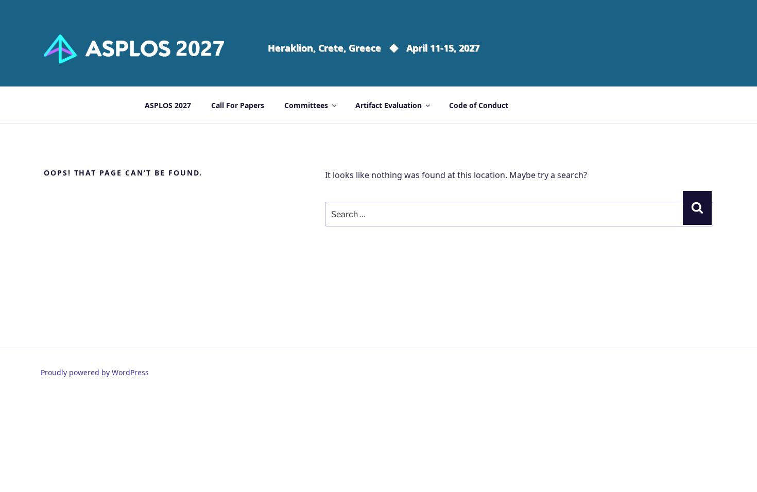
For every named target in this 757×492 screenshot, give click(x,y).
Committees (306, 105)
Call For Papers (237, 105)
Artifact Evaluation (388, 105)
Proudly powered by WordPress (95, 372)
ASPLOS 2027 (168, 105)
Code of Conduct (478, 105)
